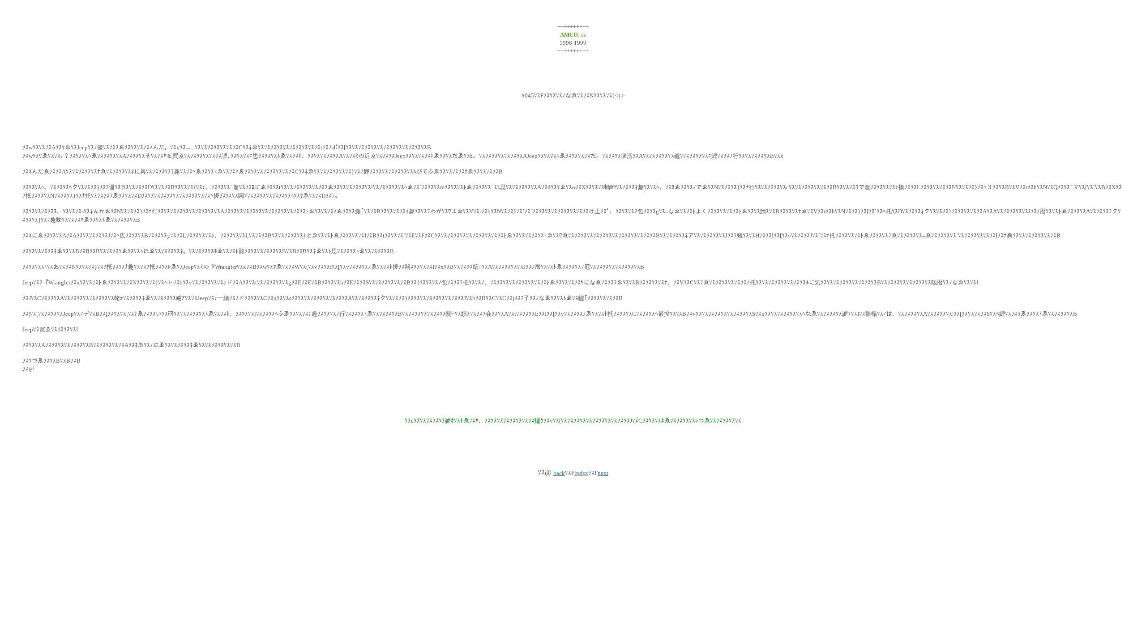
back (559, 473)
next (603, 473)
